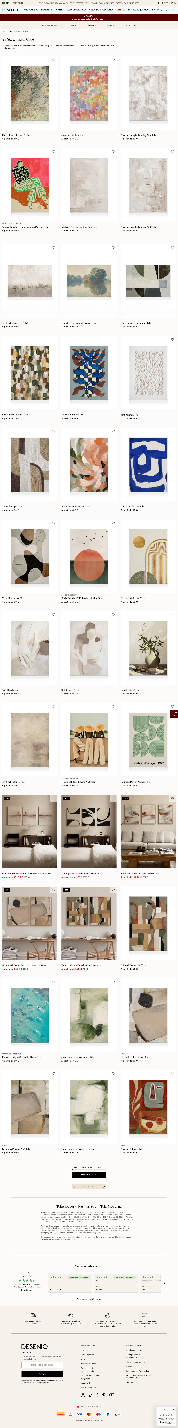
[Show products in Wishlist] (167, 10)
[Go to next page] (104, 1186)
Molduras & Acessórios (101, 10)
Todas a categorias (50, 25)
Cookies (130, 1367)
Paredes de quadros (138, 10)
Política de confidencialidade (139, 1371)
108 (99, 1186)
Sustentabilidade (88, 1364)
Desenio (5, 31)
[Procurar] (161, 10)
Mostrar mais (89, 1175)
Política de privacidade (46, 1380)
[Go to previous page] (74, 1186)
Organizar (131, 25)
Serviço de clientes (134, 1350)
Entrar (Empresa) (88, 1387)
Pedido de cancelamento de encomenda (138, 1376)
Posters (59, 10)
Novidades (46, 10)
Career (84, 1359)
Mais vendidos (30, 10)
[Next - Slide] (164, 1283)
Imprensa (85, 1350)
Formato (91, 25)
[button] (166, 1416)
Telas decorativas (76, 10)
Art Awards (86, 1383)
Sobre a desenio (88, 1345)
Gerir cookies (132, 1382)
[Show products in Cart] (173, 10)
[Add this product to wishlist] (53, 59)
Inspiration (158, 10)
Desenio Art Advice (134, 1345)
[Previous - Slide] (45, 1283)
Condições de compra (136, 1362)
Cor (72, 25)
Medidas (110, 25)
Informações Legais (89, 1354)
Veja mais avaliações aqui (89, 1299)
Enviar (42, 1374)
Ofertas (121, 10)
